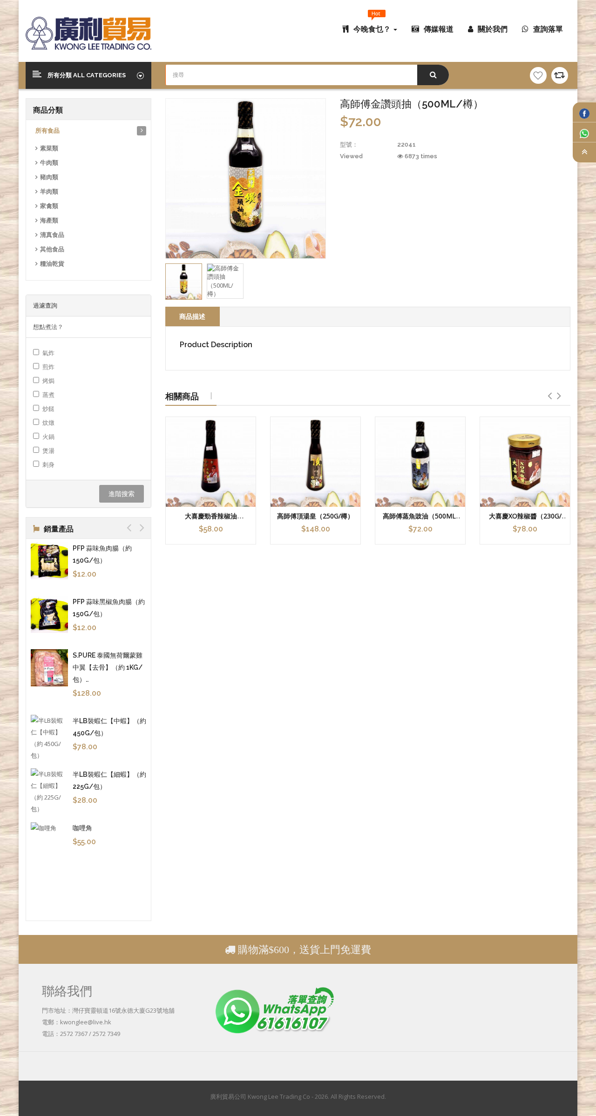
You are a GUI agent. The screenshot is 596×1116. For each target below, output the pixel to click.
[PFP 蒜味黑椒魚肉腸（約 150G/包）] (49, 614)
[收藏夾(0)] (538, 75)
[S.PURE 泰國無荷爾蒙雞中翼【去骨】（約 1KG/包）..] (49, 667)
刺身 (48, 464)
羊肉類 (49, 191)
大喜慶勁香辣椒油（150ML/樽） (211, 520)
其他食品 (52, 249)
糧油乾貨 (52, 263)
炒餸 (48, 408)
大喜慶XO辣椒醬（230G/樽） (525, 520)
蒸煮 (48, 394)
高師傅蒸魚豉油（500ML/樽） (420, 520)
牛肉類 (49, 162)
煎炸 (48, 367)
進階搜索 (121, 493)
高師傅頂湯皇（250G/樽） (315, 515)
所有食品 (47, 130)
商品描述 (192, 316)
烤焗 (48, 380)
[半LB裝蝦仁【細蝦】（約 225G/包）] (49, 791)
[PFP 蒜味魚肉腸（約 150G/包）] (49, 560)
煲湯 (48, 450)
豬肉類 (49, 177)
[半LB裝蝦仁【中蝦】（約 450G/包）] (49, 738)
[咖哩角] (49, 828)
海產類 (49, 220)
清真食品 (52, 234)
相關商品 (182, 396)
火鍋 (48, 436)
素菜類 (49, 148)
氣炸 (48, 353)
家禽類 (49, 205)
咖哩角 (82, 828)
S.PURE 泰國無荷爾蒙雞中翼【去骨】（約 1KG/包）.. (107, 667)
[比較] (559, 75)
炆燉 (48, 422)
